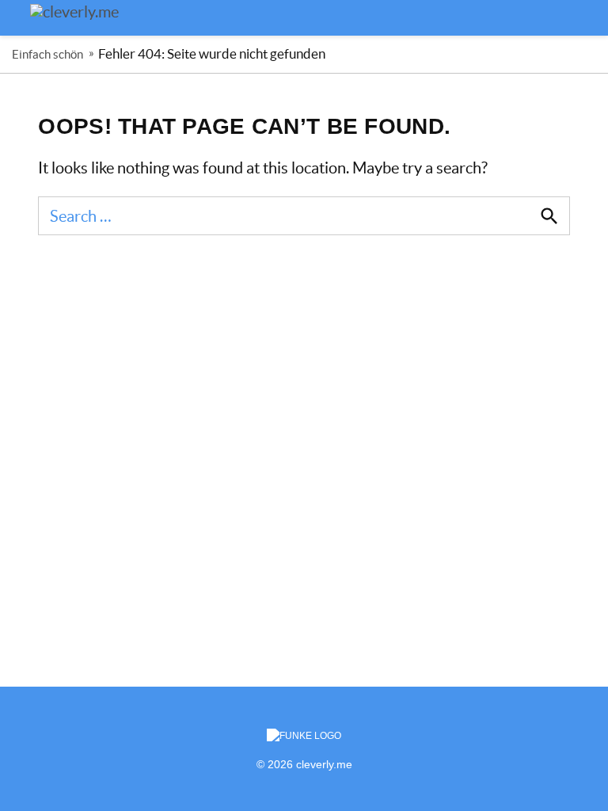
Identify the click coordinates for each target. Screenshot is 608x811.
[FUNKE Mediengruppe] (304, 736)
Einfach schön (47, 54)
